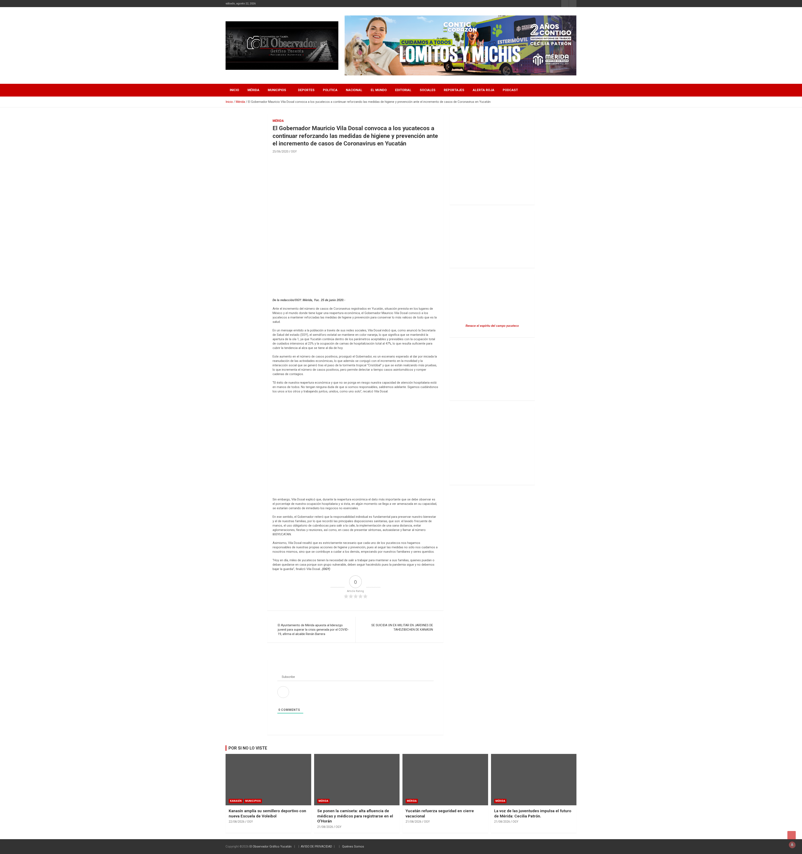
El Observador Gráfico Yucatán (271, 846)
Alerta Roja (483, 90)
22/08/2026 (237, 821)
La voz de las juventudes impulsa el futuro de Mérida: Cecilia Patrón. (532, 813)
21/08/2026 (325, 827)
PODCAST (510, 90)
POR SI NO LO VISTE (247, 748)
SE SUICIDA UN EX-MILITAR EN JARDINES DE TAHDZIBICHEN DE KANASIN (402, 627)
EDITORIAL (403, 90)
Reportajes (454, 90)
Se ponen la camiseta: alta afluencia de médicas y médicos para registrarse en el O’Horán (355, 815)
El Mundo (379, 90)
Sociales (427, 90)
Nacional (354, 90)
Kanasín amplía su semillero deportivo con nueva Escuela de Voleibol (267, 813)
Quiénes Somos (353, 846)
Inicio (234, 90)
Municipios (277, 90)
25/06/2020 (280, 151)
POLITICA (330, 90)
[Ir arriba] (791, 835)
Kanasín (236, 800)
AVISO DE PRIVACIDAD (316, 846)
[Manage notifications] (792, 844)
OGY (294, 151)
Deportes (306, 90)
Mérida (253, 90)
